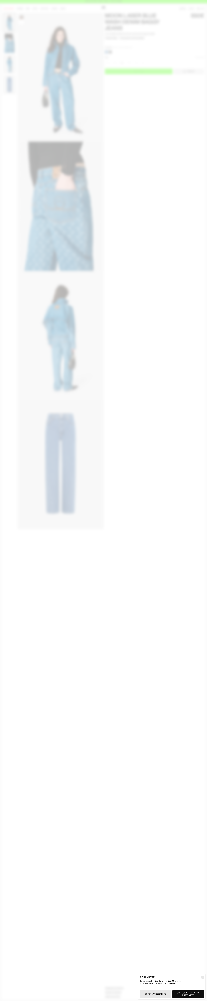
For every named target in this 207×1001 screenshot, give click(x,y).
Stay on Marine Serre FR (155, 994)
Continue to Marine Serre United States (188, 994)
